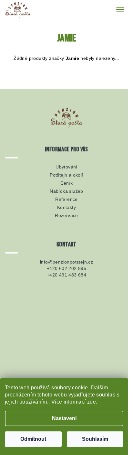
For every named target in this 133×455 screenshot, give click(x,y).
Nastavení (64, 418)
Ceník (66, 183)
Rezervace (66, 215)
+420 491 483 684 (66, 274)
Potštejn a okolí (66, 175)
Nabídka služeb (66, 191)
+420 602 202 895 (66, 268)
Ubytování (66, 166)
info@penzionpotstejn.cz (66, 262)
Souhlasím (95, 439)
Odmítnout (33, 439)
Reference (66, 199)
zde (91, 402)
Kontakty (66, 207)
